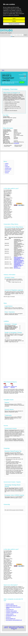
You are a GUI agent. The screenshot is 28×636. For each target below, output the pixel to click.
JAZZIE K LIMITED (9, 614)
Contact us (6, 627)
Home (3, 70)
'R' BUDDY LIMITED (10, 604)
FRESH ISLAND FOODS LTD (11, 605)
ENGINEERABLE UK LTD (11, 615)
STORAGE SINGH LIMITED (11, 611)
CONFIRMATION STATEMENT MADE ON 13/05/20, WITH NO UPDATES (18, 265)
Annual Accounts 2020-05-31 (7, 387)
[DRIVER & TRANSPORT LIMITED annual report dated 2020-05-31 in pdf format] (7, 384)
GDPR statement (20, 626)
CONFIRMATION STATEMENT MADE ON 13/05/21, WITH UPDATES (19, 260)
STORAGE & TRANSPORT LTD (12, 612)
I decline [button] (14, 21)
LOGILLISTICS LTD (9, 609)
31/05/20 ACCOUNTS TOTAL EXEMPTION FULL (19, 263)
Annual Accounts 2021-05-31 (14, 387)
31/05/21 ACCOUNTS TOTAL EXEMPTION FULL (19, 258)
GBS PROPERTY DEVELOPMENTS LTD (14, 620)
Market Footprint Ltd (13, 626)
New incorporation (17, 267)
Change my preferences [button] (14, 23)
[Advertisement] (14, 53)
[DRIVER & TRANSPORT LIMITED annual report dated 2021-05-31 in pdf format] (14, 384)
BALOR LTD (8, 617)
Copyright (6, 626)
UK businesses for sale (13, 627)
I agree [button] (14, 18)
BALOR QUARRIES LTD (10, 618)
